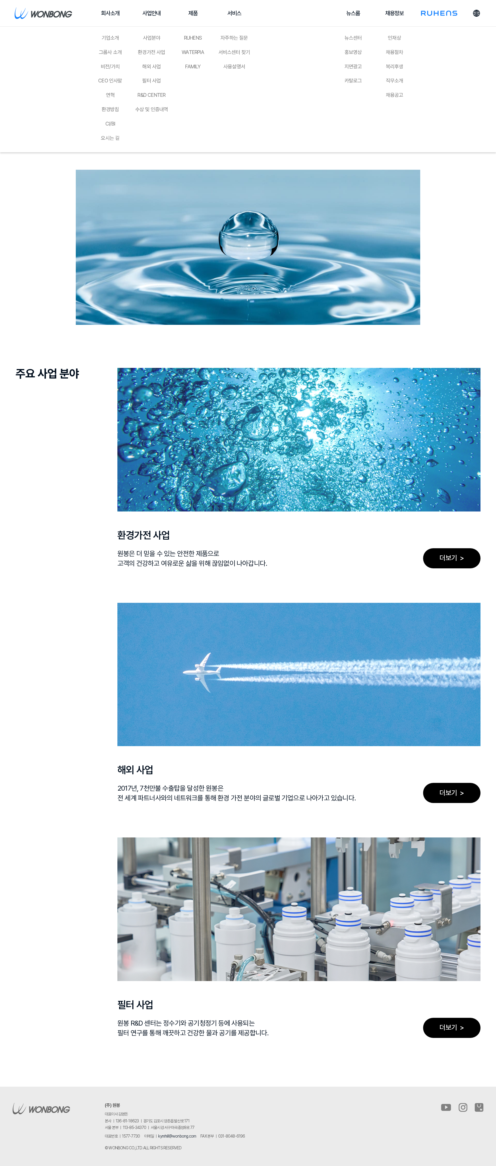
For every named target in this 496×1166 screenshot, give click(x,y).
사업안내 (151, 13)
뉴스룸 (353, 13)
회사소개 (110, 13)
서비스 (234, 13)
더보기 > (451, 558)
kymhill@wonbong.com (177, 1136)
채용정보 (394, 13)
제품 (192, 13)
